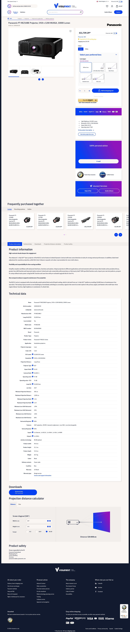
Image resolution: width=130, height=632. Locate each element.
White (86, 49)
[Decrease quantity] (80, 90)
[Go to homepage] (65, 6)
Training (39, 596)
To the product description (85, 130)
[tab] (10, 209)
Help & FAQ (88, 191)
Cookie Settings (118, 628)
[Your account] (112, 6)
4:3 (30, 531)
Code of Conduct (70, 591)
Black (80, 49)
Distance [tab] (13, 504)
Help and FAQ (11, 591)
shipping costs (71, 631)
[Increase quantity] (89, 90)
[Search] (81, 12)
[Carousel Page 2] (65, 234)
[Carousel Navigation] (41, 79)
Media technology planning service (45, 594)
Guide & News (109, 191)
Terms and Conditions (90, 628)
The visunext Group (71, 586)
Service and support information (42, 475)
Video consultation (41, 586)
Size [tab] (19, 504)
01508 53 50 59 (27, 6)
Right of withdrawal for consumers (16, 596)
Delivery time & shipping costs (15, 583)
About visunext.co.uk (71, 583)
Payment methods (12, 589)
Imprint (111, 628)
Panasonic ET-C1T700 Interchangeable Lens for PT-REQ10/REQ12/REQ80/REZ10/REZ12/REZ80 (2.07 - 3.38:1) (43, 220)
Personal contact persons (43, 589)
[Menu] (9, 12)
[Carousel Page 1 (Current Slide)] (64, 234)
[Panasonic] (114, 25)
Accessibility (69, 594)
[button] (88, 101)
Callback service (41, 599)
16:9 (40, 531)
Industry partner (70, 589)
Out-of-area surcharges (13, 586)
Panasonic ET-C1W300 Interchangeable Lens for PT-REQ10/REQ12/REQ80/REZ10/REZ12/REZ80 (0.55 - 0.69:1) (102, 220)
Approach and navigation (43, 602)
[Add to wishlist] (70, 31)
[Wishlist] (107, 6)
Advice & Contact (41, 583)
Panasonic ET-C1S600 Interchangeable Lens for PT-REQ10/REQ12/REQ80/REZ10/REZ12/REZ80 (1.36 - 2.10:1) (14, 220)
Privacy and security (103, 628)
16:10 (50, 531)
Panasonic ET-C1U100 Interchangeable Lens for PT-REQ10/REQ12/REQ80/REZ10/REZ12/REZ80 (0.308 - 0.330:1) (73, 220)
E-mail (98, 161)
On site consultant (41, 591)
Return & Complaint (13, 594)
